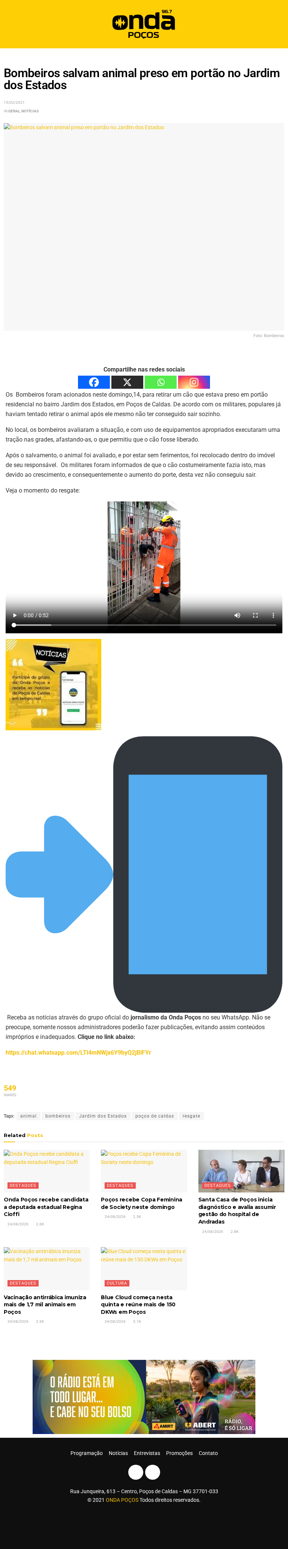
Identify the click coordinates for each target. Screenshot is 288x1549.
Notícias (30, 111)
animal (28, 1116)
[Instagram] (194, 382)
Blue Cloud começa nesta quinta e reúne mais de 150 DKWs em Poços (138, 1304)
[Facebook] (94, 382)
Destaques (23, 1185)
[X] (127, 382)
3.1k (136, 1321)
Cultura (117, 1283)
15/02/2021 (14, 102)
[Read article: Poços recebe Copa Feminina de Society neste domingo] (144, 1171)
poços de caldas (154, 1116)
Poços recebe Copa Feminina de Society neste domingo (141, 1203)
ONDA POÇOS (123, 1500)
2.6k (39, 1224)
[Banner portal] (144, 1397)
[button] (275, 24)
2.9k (39, 1321)
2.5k (136, 1217)
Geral (14, 111)
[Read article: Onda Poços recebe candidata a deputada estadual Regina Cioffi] (47, 1171)
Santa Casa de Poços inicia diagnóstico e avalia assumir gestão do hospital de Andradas (237, 1210)
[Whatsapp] (161, 382)
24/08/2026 (17, 1224)
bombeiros (57, 1116)
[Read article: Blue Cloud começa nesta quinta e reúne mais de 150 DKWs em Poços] (144, 1268)
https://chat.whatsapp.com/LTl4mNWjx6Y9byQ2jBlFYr (78, 1052)
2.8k (234, 1232)
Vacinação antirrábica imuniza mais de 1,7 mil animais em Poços (45, 1304)
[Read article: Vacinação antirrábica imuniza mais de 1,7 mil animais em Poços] (47, 1268)
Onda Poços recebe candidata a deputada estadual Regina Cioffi (46, 1207)
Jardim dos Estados (103, 1116)
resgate (191, 1116)
